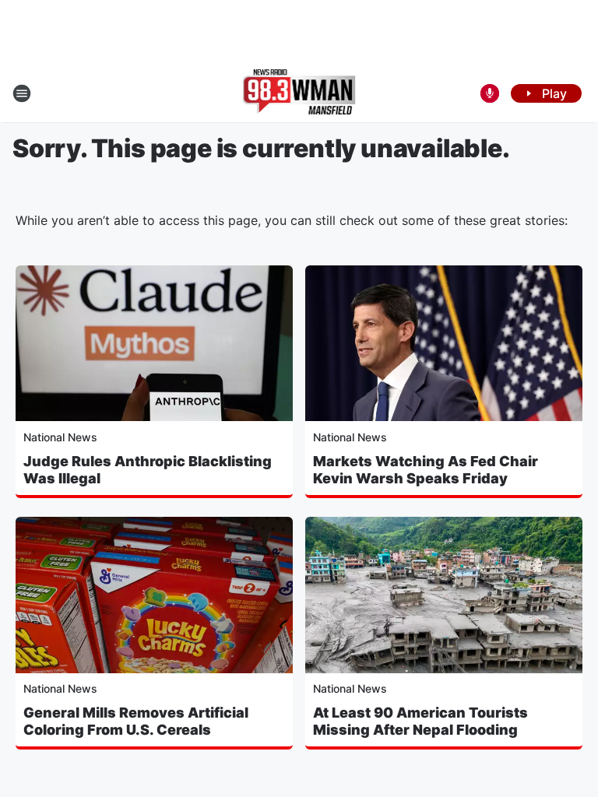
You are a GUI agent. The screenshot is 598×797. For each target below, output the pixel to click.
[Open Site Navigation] (21, 93)
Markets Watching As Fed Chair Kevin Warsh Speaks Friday (425, 469)
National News (60, 437)
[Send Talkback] (489, 93)
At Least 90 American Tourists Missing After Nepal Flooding (420, 721)
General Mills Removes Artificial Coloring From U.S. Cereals (135, 721)
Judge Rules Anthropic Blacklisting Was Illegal (147, 469)
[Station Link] (299, 93)
